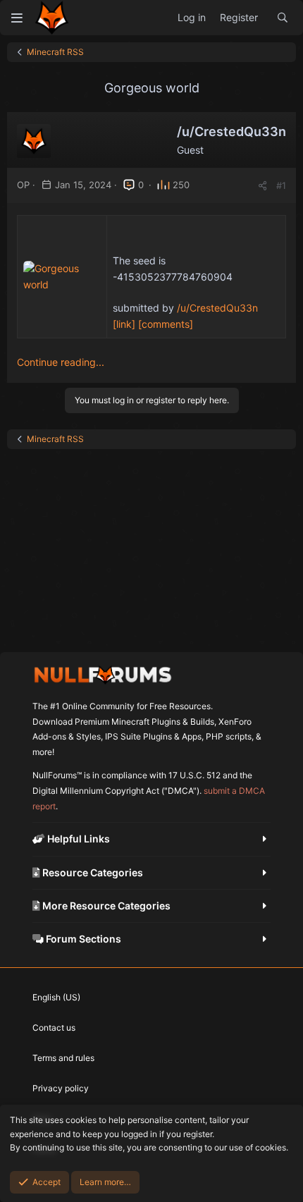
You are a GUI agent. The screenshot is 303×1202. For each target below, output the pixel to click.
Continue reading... (60, 362)
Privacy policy (60, 1088)
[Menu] (16, 17)
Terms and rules (63, 1058)
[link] (124, 324)
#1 (281, 185)
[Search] (282, 17)
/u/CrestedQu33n (217, 308)
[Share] (262, 185)
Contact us (53, 1027)
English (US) (56, 997)
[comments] (165, 324)
